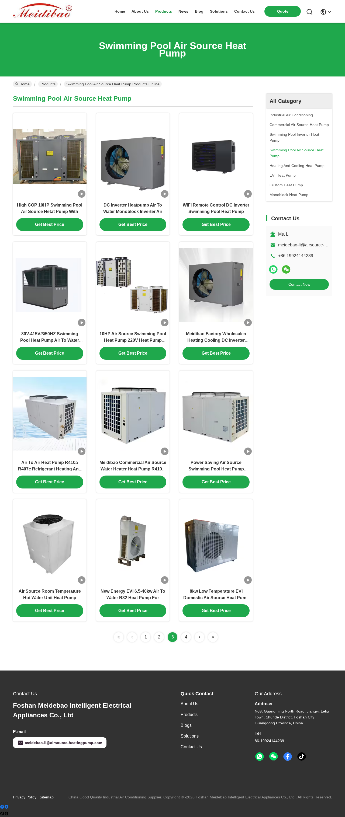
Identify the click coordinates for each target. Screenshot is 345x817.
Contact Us (191, 747)
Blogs (186, 725)
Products (48, 84)
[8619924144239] (259, 756)
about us (140, 11)
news (183, 11)
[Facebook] (4, 807)
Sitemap (47, 797)
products (163, 11)
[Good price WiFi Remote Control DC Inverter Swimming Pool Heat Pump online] (216, 156)
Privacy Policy (24, 797)
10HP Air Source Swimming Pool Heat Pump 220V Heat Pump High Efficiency (132, 340)
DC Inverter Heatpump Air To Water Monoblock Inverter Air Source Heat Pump (132, 211)
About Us (189, 703)
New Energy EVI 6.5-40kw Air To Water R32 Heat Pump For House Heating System (133, 597)
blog (199, 11)
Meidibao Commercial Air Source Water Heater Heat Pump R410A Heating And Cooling (132, 469)
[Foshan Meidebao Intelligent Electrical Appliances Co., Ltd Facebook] (287, 756)
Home (120, 11)
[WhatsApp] (273, 269)
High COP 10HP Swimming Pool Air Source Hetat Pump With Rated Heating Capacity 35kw (49, 211)
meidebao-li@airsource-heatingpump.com (63, 743)
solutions (219, 11)
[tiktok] (301, 756)
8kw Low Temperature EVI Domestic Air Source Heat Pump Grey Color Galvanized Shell (216, 597)
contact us (244, 11)
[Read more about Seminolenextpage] (118, 637)
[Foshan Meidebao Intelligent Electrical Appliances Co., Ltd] (42, 11)
